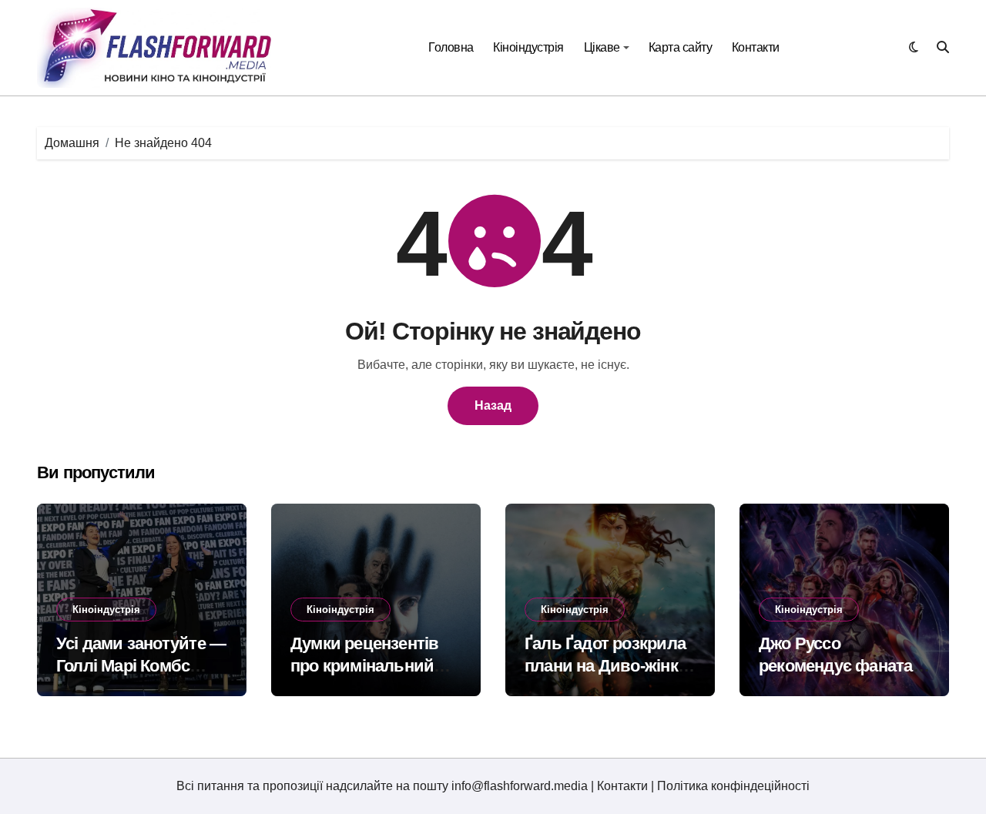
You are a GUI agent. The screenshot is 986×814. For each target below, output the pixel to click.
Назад (493, 405)
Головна (451, 47)
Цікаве (602, 47)
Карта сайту (681, 47)
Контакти (756, 47)
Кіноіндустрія (528, 47)
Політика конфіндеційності (733, 785)
